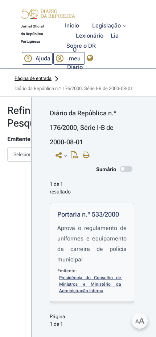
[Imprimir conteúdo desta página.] (88, 155)
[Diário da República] (48, 15)
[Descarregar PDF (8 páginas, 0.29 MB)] (76, 156)
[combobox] (15, 154)
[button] (48, 15)
